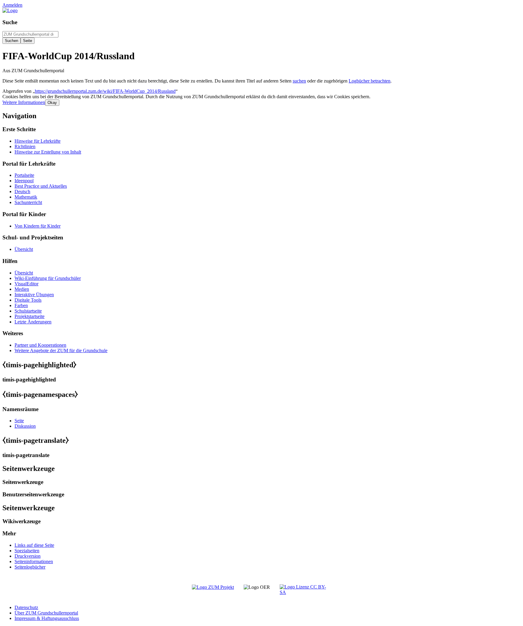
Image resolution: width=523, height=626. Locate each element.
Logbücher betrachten (369, 80)
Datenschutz (26, 607)
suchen (299, 80)
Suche (9, 22)
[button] (23, 102)
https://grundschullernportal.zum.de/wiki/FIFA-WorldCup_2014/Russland (105, 91)
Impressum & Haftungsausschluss (47, 618)
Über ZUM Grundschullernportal (46, 612)
